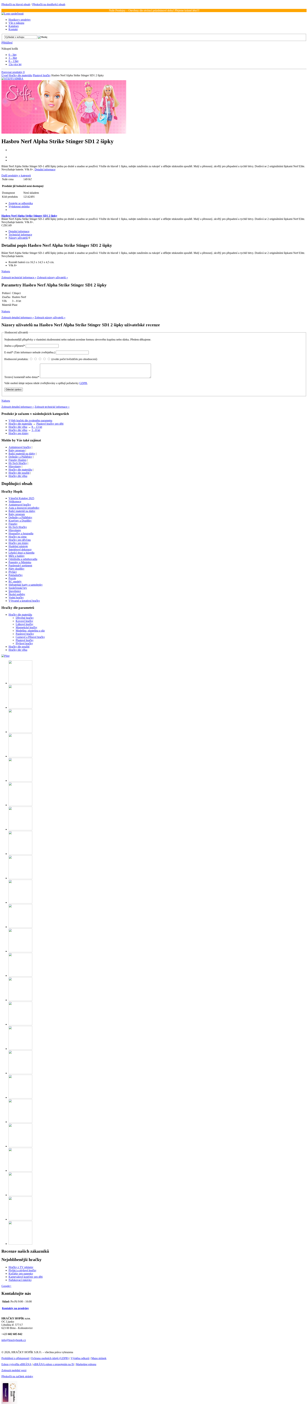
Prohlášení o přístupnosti (15, 1358)
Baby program (17, 450)
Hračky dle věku (18, 426)
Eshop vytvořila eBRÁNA (16, 1364)
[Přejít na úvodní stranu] (12, 13)
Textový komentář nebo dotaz (21, 377)
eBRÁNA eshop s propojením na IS (53, 1364)
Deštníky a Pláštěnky (20, 456)
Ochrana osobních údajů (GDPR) (50, 1358)
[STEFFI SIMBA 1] (63, 132)
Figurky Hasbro (17, 459)
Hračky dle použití (19, 472)
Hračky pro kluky (19, 433)
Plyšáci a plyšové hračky (22, 1270)
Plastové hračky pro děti (49, 423)
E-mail (29, 352)
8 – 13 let (37, 426)
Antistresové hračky (20, 447)
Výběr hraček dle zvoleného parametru (30, 420)
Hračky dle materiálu (20, 75)
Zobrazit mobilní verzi (13, 1370)
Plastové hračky (42, 75)
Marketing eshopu (86, 1364)
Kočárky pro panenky (21, 1273)
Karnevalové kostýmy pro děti (26, 1276)
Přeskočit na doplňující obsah (48, 4)
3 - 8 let (36, 430)
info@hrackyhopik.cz (13, 1340)
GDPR (83, 383)
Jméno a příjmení (14, 345)
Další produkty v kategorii (16, 175)
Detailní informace (45, 169)
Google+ (6, 1286)
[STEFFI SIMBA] (12, 78)
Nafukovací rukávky (20, 1279)
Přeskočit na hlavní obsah (15, 4)
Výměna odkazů (80, 1358)
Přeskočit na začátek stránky (17, 1376)
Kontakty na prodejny (15, 1308)
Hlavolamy (15, 466)
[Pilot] (5, 655)
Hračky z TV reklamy (21, 1267)
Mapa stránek (98, 1358)
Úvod (4, 75)
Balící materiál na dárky (22, 453)
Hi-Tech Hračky (18, 463)
